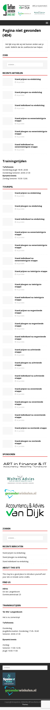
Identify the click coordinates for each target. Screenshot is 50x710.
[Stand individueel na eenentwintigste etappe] (8, 149)
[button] (46, 23)
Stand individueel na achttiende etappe (29, 377)
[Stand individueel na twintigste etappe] (8, 302)
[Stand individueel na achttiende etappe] (8, 381)
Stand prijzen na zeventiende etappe (28, 390)
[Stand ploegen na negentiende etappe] (8, 328)
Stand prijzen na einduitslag (28, 79)
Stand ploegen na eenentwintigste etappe (31, 132)
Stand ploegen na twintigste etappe (28, 285)
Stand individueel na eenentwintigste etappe (26, 145)
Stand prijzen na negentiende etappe (28, 311)
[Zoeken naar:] (25, 64)
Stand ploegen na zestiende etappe (28, 442)
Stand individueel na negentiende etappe (30, 337)
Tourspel (8, 186)
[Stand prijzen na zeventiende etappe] (8, 394)
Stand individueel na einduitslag (29, 105)
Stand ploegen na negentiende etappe (29, 324)
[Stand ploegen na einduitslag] (8, 97)
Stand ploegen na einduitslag (28, 92)
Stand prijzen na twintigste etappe (31, 271)
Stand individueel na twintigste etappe (29, 298)
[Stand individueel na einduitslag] (8, 110)
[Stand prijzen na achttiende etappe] (8, 355)
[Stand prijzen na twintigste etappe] (8, 276)
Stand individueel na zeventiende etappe (30, 416)
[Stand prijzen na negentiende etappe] (8, 315)
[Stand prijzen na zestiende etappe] (8, 433)
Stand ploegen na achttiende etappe (28, 363)
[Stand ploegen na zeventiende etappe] (8, 407)
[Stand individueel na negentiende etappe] (8, 342)
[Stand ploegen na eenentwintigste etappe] (8, 136)
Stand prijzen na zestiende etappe (31, 428)
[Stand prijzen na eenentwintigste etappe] (8, 123)
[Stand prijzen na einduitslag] (8, 84)
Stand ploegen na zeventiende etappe (29, 403)
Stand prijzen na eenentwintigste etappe (30, 119)
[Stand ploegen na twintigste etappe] (8, 289)
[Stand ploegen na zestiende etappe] (8, 446)
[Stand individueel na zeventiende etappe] (8, 420)
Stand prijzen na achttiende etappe (28, 350)
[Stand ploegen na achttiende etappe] (8, 368)
